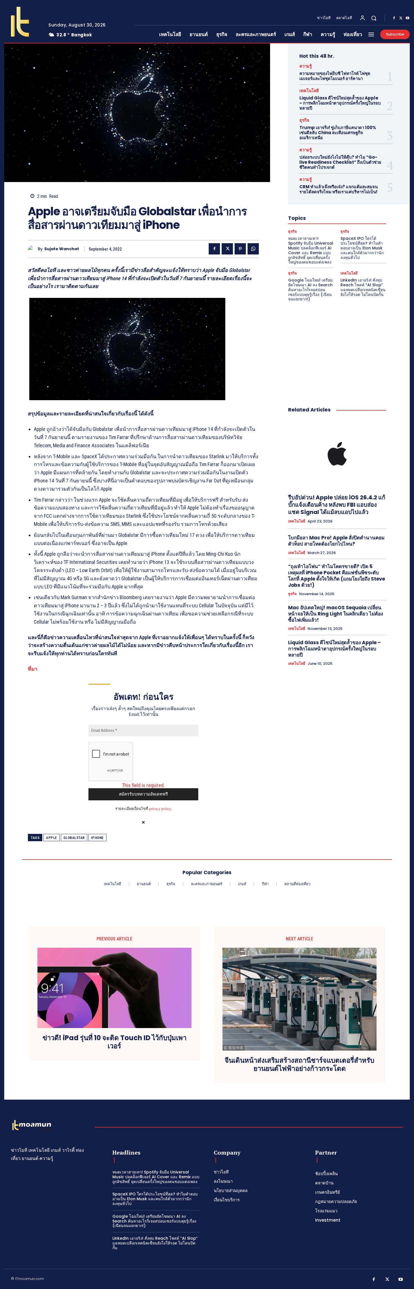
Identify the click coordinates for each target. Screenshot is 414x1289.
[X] (400, 18)
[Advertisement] (337, 348)
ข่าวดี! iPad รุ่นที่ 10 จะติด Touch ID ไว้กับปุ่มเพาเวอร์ (114, 1042)
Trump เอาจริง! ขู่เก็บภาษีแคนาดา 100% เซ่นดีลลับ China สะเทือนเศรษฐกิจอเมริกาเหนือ (337, 133)
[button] (373, 18)
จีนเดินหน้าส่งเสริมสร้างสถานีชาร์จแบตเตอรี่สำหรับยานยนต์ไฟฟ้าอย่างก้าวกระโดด (299, 1065)
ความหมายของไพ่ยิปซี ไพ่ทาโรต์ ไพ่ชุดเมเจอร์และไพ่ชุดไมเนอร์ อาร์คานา (334, 75)
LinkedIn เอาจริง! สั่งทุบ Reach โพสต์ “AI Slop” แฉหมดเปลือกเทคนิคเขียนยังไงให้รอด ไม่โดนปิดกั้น (363, 287)
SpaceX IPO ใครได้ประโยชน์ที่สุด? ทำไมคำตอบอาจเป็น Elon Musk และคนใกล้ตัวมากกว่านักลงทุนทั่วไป (362, 248)
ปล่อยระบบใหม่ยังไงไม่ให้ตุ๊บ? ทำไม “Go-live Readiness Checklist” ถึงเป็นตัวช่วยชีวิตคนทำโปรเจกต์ (340, 162)
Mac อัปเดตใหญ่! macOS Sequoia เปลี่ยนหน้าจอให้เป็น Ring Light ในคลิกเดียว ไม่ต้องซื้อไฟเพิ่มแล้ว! (335, 613)
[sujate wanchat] (33, 249)
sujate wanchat (61, 249)
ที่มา (32, 669)
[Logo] (22, 22)
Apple (51, 838)
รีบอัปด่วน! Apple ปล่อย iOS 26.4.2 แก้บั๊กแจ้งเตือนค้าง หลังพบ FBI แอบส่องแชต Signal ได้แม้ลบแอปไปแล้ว (336, 504)
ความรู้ (305, 66)
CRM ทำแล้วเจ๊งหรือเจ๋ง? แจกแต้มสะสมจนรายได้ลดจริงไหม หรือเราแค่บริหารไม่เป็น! (338, 189)
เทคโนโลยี (309, 90)
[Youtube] (407, 18)
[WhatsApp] (253, 248)
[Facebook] (394, 18)
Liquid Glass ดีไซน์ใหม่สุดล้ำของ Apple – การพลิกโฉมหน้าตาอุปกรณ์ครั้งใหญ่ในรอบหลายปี (340, 103)
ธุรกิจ (304, 120)
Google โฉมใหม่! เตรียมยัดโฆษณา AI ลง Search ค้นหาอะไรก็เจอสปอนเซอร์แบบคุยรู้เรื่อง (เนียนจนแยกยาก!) (310, 289)
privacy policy (160, 809)
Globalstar (74, 838)
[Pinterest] (240, 248)
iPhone (97, 838)
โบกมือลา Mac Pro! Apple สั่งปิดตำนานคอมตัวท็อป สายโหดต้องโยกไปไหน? (336, 540)
